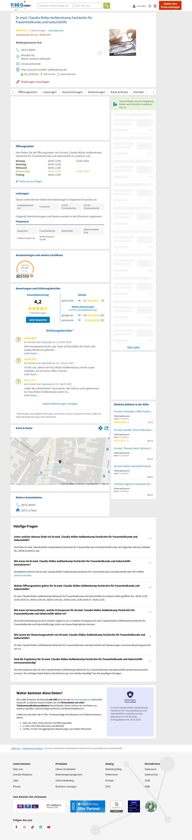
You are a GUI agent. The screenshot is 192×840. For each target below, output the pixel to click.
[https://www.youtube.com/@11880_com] (48, 827)
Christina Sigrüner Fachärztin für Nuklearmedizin (133, 484)
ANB (147, 786)
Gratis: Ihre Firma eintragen (170, 5)
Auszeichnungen (72, 92)
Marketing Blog (113, 769)
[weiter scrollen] (153, 92)
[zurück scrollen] (13, 92)
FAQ (107, 786)
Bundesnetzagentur (81, 699)
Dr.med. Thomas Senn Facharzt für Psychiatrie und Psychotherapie (133, 448)
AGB (147, 780)
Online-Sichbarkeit (65, 769)
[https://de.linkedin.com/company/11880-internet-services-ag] (40, 827)
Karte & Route (119, 92)
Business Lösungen (66, 786)
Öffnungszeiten (27, 92)
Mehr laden (133, 347)
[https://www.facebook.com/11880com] (16, 827)
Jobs (15, 780)
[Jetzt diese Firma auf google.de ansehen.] (79, 315)
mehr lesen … (32, 353)
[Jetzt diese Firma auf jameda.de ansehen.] (79, 320)
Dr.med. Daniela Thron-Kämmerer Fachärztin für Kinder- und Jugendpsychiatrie (133, 430)
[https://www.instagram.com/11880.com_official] (24, 827)
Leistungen (50, 92)
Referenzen (111, 774)
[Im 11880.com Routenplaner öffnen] (100, 427)
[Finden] (106, 6)
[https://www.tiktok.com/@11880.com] (32, 827)
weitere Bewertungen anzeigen (60, 403)
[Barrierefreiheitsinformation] (151, 5)
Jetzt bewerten (38, 320)
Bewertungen (96, 92)
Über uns (18, 769)
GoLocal (46, 342)
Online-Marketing (65, 780)
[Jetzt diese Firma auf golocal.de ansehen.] (79, 300)
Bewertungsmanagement (69, 774)
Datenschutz (151, 774)
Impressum (150, 769)
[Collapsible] (150, 538)
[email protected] (22, 575)
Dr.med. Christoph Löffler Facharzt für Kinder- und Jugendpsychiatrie (133, 411)
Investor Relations (22, 774)
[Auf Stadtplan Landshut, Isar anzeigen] (106, 428)
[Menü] (156, 5)
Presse (17, 786)
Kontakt (139, 92)
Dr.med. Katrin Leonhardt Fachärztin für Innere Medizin (133, 466)
